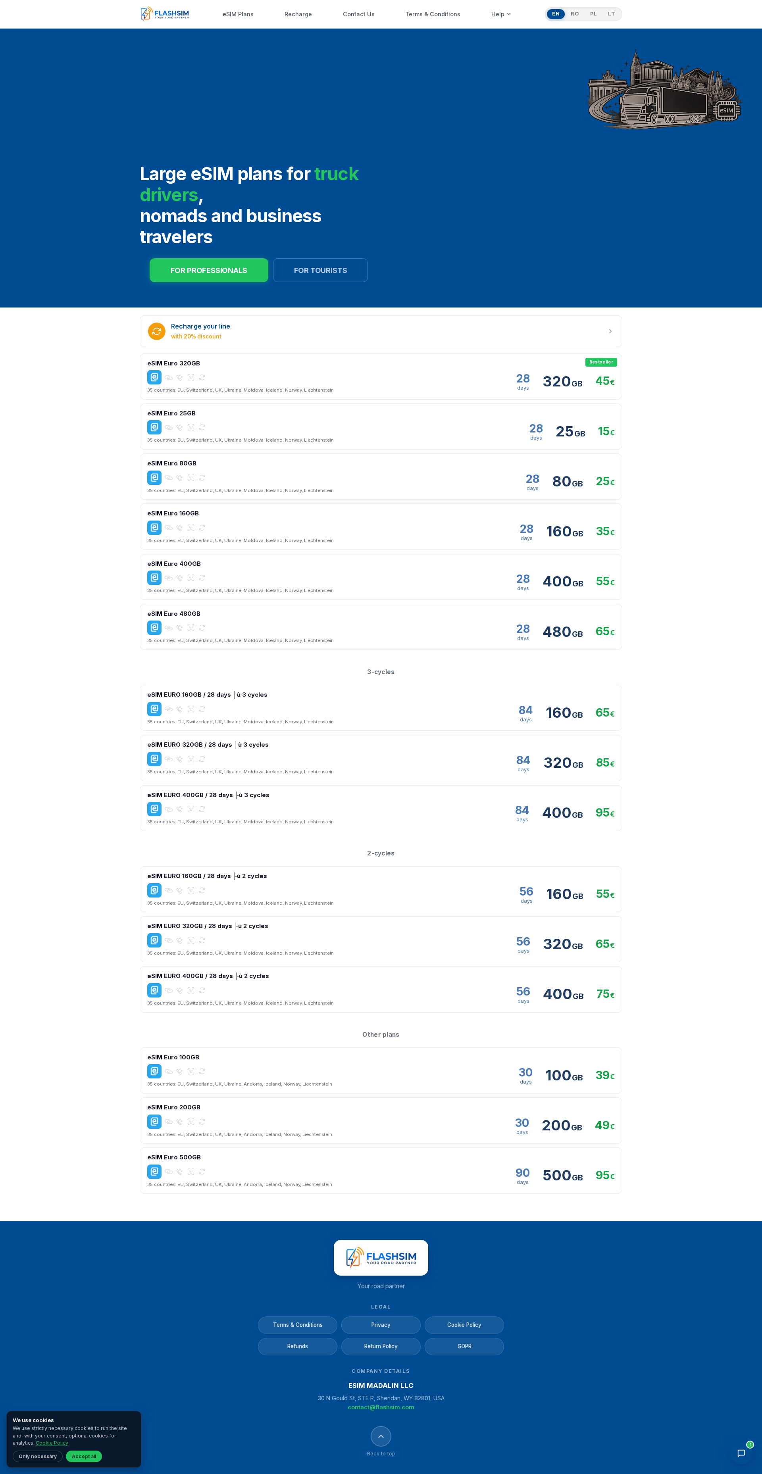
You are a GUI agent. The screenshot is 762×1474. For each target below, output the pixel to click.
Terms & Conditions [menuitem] (432, 14)
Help (497, 14)
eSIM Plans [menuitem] (238, 14)
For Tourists (320, 270)
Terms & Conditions (298, 1325)
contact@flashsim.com (381, 1407)
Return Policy (381, 1346)
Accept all (84, 1456)
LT (611, 14)
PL (593, 14)
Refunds (297, 1346)
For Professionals (209, 270)
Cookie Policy (464, 1325)
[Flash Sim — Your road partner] (164, 14)
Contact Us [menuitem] (359, 14)
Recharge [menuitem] (298, 14)
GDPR (464, 1346)
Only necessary (38, 1456)
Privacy (381, 1325)
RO (575, 14)
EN (556, 14)
